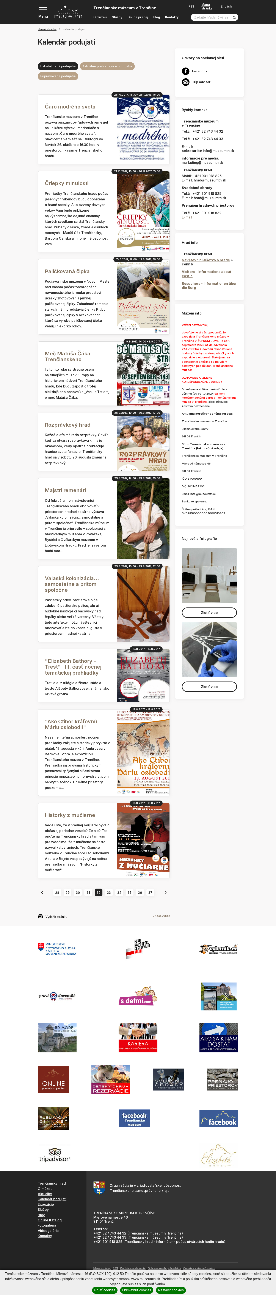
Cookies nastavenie (133, 1268)
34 (119, 892)
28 (57, 892)
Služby (117, 17)
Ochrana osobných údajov (164, 1268)
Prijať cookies (104, 1290)
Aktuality (45, 1194)
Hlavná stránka (47, 29)
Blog (156, 17)
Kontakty (172, 17)
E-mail (187, 217)
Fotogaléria (47, 1225)
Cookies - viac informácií (199, 1268)
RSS (191, 6)
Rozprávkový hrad (68, 425)
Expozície (46, 1204)
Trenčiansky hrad (52, 1183)
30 (78, 892)
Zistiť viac (209, 612)
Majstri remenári (65, 490)
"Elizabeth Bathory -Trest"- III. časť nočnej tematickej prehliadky (73, 667)
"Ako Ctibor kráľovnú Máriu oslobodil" (71, 724)
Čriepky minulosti (66, 183)
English (226, 6)
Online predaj (137, 17)
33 (109, 892)
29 (68, 892)
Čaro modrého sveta (70, 107)
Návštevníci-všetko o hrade (206, 260)
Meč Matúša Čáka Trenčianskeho (67, 356)
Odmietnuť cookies (136, 1290)
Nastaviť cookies (171, 1290)
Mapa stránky (207, 6)
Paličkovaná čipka (67, 271)
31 (88, 892)
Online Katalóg (50, 1220)
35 (130, 892)
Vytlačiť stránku (56, 917)
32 (98, 892)
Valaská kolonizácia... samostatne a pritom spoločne (72, 584)
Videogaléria (48, 1230)
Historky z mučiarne (70, 815)
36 (140, 892)
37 (150, 892)
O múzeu (100, 17)
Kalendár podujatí (52, 1199)
